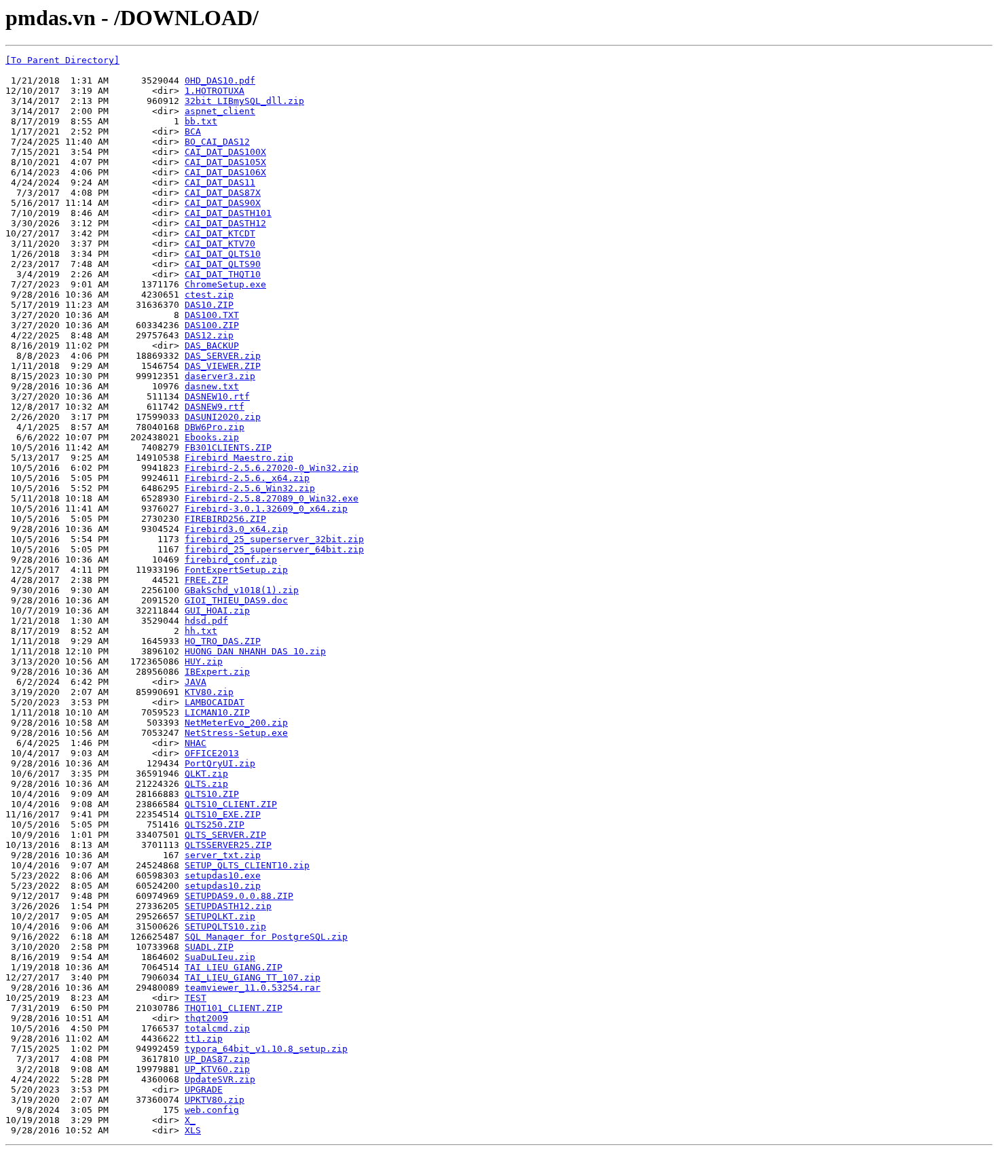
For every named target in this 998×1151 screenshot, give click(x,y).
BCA (193, 131)
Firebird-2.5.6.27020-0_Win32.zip (271, 468)
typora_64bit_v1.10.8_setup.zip (266, 1049)
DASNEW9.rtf (214, 407)
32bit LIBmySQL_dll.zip (244, 101)
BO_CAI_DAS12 (217, 142)
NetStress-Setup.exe (236, 733)
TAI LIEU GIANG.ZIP (233, 967)
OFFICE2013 (212, 753)
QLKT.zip (206, 773)
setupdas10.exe (223, 875)
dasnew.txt (212, 386)
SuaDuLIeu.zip (220, 957)
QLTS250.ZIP (214, 824)
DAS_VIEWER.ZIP (223, 366)
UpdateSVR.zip (220, 1079)
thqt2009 (206, 1018)
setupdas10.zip (223, 886)
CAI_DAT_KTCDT (220, 233)
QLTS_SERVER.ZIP (225, 835)
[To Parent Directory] (62, 60)
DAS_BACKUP (212, 345)
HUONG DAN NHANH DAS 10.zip (255, 651)
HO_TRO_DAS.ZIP (223, 641)
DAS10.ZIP (209, 305)
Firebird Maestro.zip (239, 458)
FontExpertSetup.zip (236, 570)
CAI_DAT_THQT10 (223, 274)
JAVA (195, 682)
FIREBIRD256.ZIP (225, 519)
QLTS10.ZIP (212, 794)
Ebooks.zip (212, 437)
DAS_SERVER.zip (223, 356)
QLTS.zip (206, 784)
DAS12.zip (209, 335)
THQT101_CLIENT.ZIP (233, 1008)
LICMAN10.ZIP (217, 712)
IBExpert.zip (217, 672)
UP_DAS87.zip (217, 1059)
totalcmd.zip (217, 1028)
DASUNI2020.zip (223, 417)
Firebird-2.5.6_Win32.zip (250, 488)
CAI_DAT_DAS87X (223, 193)
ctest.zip (209, 294)
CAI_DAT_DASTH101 (228, 213)
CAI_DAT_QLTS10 (223, 254)
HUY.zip (204, 661)
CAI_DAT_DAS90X (223, 203)
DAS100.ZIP (212, 325)
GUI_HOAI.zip (217, 610)
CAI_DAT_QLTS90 (223, 264)
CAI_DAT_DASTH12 (225, 223)
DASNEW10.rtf (217, 396)
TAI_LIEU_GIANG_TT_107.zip (252, 977)
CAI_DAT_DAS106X (225, 172)
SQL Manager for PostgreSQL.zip (266, 937)
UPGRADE (204, 1089)
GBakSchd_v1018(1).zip (242, 590)
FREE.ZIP (206, 580)
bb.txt (201, 121)
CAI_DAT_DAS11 (220, 182)
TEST (195, 998)
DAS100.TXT (212, 315)
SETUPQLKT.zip (220, 916)
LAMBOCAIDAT (214, 702)
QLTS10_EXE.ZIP (223, 814)
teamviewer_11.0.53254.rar (252, 987)
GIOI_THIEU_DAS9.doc (236, 600)
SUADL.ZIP (209, 947)
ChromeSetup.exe (225, 284)
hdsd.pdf (206, 621)
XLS (193, 1130)
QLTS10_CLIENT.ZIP (231, 804)
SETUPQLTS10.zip (225, 926)
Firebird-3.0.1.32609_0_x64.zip (266, 508)
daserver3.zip (220, 376)
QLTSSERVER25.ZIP (228, 845)
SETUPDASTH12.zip (228, 906)
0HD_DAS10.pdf (220, 80)
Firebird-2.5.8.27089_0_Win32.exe (271, 498)
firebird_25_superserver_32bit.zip (274, 539)
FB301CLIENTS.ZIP (228, 447)
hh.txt (201, 631)
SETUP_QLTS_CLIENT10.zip (247, 865)
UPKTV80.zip (214, 1100)
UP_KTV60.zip (217, 1069)
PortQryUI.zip (220, 763)
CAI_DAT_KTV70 (220, 243)
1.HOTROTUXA (214, 91)
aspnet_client (220, 111)
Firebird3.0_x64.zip (236, 529)
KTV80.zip (209, 692)
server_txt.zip (223, 855)
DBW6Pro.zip (214, 427)
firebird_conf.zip (231, 559)
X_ (190, 1120)
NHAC (195, 743)
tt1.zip (204, 1038)
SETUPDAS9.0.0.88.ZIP (239, 896)
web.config (212, 1110)
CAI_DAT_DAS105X (225, 162)
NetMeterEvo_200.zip (236, 723)
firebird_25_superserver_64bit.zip (274, 549)
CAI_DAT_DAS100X (225, 152)
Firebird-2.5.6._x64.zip (247, 478)
